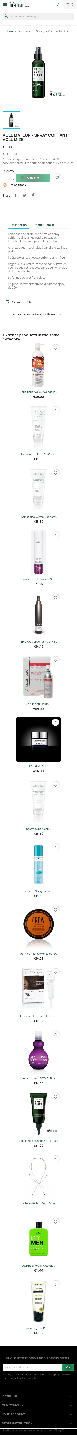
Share (15, 195)
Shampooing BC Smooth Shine (38, 579)
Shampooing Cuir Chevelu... (38, 1265)
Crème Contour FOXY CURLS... (38, 1078)
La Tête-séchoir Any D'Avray (38, 1203)
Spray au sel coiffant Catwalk (39, 641)
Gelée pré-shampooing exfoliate (39, 1140)
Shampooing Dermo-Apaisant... (39, 516)
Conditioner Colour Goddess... (38, 392)
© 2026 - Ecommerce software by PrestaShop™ (33, 1430)
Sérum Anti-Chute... (38, 704)
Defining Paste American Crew (38, 953)
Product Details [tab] (43, 225)
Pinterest (33, 195)
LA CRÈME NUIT (38, 766)
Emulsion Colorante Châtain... (38, 1016)
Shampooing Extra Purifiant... (38, 454)
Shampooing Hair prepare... (38, 1328)
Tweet (24, 195)
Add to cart (33, 178)
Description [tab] (19, 225)
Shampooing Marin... (38, 829)
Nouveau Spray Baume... (38, 891)
